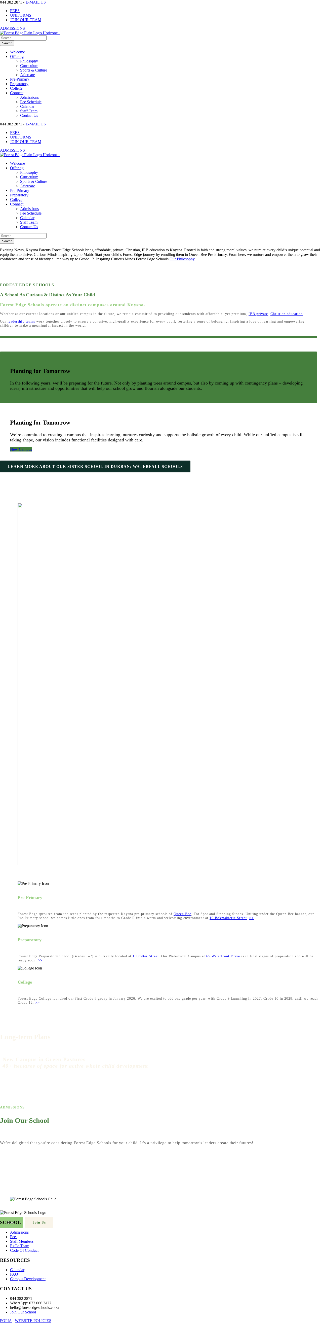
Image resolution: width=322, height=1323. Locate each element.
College (16, 88)
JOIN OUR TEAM (25, 20)
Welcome (17, 52)
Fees (13, 1237)
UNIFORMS (20, 15)
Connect (16, 93)
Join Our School (23, 1312)
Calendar (27, 106)
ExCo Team (19, 1246)
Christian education (286, 314)
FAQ (14, 1274)
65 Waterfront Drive (223, 956)
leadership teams (21, 321)
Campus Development (28, 1279)
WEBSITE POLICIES (33, 1320)
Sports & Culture (33, 70)
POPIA (6, 1320)
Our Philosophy (182, 259)
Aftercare (27, 75)
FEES (15, 11)
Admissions (29, 97)
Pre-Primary (19, 79)
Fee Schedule (31, 102)
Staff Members (21, 1241)
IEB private (258, 314)
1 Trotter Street (146, 956)
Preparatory (19, 84)
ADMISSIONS (12, 28)
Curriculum (29, 65)
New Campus (21, 449)
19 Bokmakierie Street (228, 918)
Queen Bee (182, 914)
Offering (17, 56)
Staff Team (28, 111)
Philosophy (29, 61)
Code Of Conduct (24, 1250)
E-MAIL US (36, 2)
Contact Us (29, 115)
